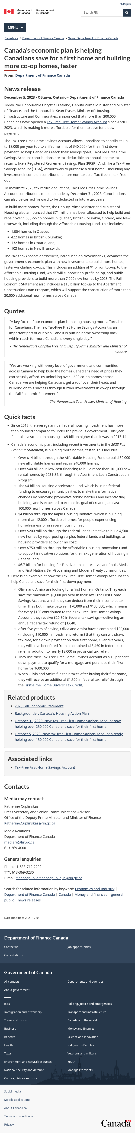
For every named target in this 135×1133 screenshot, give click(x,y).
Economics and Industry (94, 888)
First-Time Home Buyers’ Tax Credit (53, 685)
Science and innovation (83, 1037)
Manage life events (80, 1070)
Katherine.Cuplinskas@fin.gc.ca (29, 823)
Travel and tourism (16, 1020)
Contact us (11, 947)
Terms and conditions (18, 1116)
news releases (29, 900)
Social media (12, 1091)
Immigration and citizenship (23, 1012)
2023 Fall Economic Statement (39, 706)
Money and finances (91, 894)
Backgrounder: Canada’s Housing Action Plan (52, 713)
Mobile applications (17, 1100)
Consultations (13, 955)
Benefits (9, 1037)
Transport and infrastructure (87, 1012)
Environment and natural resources (28, 1062)
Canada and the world (82, 1020)
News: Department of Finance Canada (93, 38)
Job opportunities (79, 947)
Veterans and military (82, 1053)
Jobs (7, 1004)
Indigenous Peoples (81, 1045)
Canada (65, 894)
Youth (71, 1062)
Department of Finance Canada (43, 38)
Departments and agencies (86, 981)
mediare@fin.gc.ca (19, 842)
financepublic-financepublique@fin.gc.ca (49, 878)
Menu (13, 27)
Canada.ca (11, 38)
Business (10, 1029)
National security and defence (24, 1070)
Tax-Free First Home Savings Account (77, 122)
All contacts (12, 981)
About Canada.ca (15, 1108)
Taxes (8, 1053)
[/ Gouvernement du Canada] (29, 11)
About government (17, 990)
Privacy (9, 1124)
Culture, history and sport (21, 1078)
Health (8, 1045)
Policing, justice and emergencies (90, 1004)
